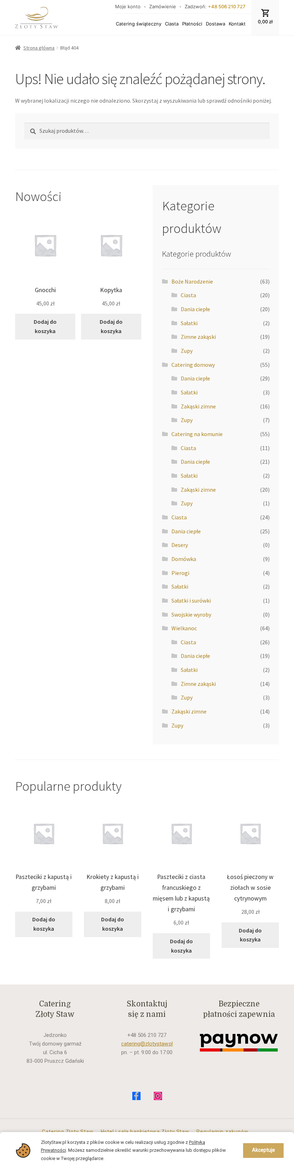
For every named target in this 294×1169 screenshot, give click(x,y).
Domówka (183, 558)
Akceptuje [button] (263, 1150)
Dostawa (215, 24)
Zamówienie (162, 6)
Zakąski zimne (198, 406)
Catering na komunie (197, 434)
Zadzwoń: (215, 6)
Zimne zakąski (198, 336)
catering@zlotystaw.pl (147, 1044)
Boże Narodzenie (192, 281)
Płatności (192, 24)
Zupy (187, 350)
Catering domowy (193, 364)
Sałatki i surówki (191, 600)
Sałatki (189, 323)
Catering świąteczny (138, 24)
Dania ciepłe (195, 309)
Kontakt (237, 24)
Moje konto (128, 6)
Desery (179, 544)
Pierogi (180, 572)
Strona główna (38, 48)
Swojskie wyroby (191, 614)
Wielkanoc (184, 628)
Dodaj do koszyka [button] (45, 326)
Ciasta (172, 24)
